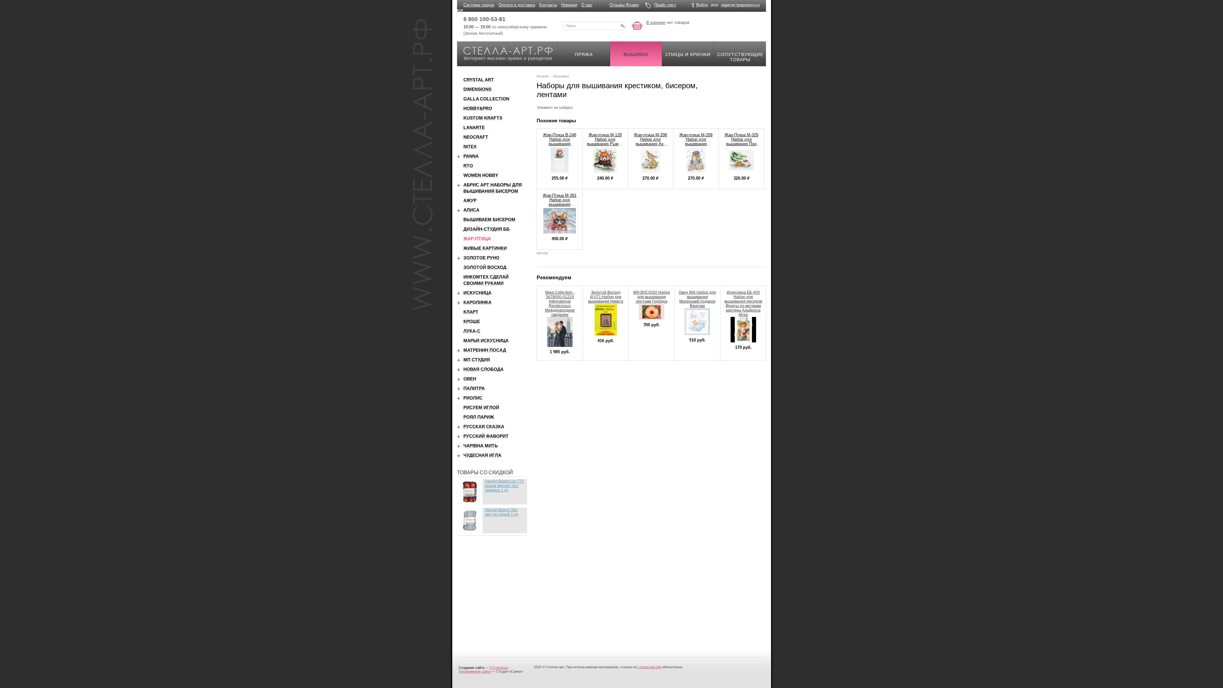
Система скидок (478, 5)
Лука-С (471, 330)
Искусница (477, 292)
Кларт (470, 311)
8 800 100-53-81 (484, 19)
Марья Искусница (486, 340)
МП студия (476, 359)
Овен (469, 378)
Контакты (548, 5)
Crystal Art (478, 79)
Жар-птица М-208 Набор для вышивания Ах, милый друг (650, 142)
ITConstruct (499, 668)
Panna (471, 156)
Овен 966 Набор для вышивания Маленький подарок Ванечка (697, 299)
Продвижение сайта (475, 671)
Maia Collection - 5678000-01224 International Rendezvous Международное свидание (560, 303)
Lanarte (474, 127)
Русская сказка (483, 426)
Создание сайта (471, 668)
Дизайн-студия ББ (486, 229)
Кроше (471, 321)
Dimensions (477, 89)
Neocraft (475, 137)
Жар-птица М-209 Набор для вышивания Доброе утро (695, 142)
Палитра (474, 388)
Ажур (469, 200)
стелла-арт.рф (649, 667)
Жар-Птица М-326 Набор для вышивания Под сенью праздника (741, 142)
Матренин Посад (484, 350)
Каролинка (477, 302)
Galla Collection (486, 98)
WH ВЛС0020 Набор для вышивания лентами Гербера (651, 297)
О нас (586, 5)
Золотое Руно (481, 257)
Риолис (473, 397)
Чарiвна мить (480, 445)
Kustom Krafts (482, 117)
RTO (468, 165)
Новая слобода (483, 369)
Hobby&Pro (477, 108)
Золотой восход (484, 267)
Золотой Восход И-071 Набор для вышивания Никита (605, 297)
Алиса (471, 209)
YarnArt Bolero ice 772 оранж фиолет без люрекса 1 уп (504, 485)
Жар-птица (477, 238)
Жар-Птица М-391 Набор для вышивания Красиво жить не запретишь (559, 204)
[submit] (622, 26)
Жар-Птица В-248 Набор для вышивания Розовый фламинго (559, 144)
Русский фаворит (486, 436)
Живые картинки (485, 248)
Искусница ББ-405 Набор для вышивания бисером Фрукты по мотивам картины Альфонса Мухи (743, 303)
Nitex (469, 146)
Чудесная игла (482, 455)
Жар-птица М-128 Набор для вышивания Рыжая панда (605, 142)
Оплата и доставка (516, 5)
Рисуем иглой (481, 407)
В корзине (655, 22)
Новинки (569, 5)
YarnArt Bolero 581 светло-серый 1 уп (501, 512)
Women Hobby (480, 175)
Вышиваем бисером (489, 219)
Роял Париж (478, 416)
